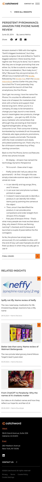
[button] (11, 39)
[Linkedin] (3, 455)
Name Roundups (17, 408)
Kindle (31, 76)
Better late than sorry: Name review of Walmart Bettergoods (19, 347)
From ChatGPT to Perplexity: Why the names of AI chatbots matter (19, 394)
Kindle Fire (20, 79)
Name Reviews (16, 316)
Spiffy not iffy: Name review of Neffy (18, 300)
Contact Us (29, 4)
